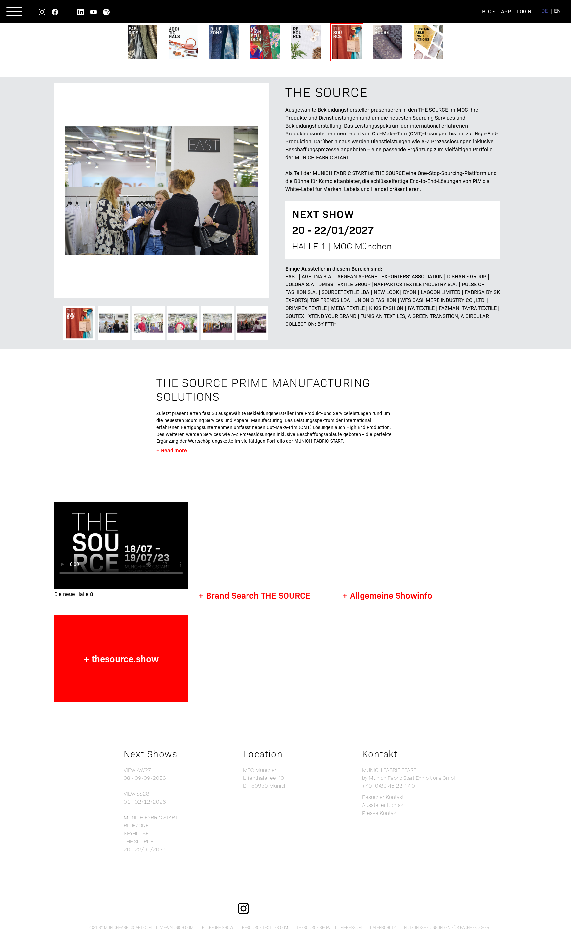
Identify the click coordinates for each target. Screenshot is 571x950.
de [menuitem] (544, 10)
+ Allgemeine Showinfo (387, 595)
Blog (488, 11)
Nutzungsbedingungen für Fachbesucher (446, 927)
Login (524, 11)
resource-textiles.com (265, 927)
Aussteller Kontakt (383, 804)
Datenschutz (383, 927)
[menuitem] (544, 10)
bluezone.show (217, 927)
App (506, 11)
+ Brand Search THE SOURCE (254, 595)
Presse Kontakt (380, 812)
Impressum (350, 927)
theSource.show (314, 927)
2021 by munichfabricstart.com (120, 927)
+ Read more (171, 450)
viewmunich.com (176, 927)
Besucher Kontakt (383, 796)
